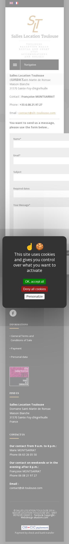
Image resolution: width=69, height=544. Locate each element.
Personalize (34, 296)
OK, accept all (34, 281)
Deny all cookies (34, 289)
